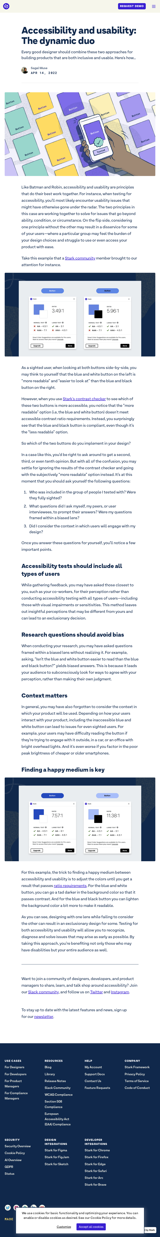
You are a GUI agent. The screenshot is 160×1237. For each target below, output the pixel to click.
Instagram (120, 992)
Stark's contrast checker (84, 398)
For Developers (16, 1074)
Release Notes (55, 1081)
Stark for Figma (56, 1150)
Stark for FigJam (57, 1157)
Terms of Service (137, 1081)
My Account (93, 1067)
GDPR (9, 1167)
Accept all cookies (91, 1226)
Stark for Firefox (96, 1157)
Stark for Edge (95, 1164)
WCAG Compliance (59, 1095)
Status (9, 1174)
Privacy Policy (135, 1074)
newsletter (43, 1016)
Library (50, 1074)
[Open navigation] (153, 6)
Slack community (43, 992)
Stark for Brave (95, 1184)
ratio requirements (70, 885)
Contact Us (93, 1081)
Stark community (80, 258)
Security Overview (18, 1146)
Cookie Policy (101, 1218)
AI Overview (13, 1160)
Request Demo (132, 6)
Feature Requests (97, 1088)
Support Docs (95, 1074)
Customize (64, 1226)
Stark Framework (137, 1067)
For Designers (14, 1067)
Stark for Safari (96, 1171)
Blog (48, 1067)
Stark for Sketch (56, 1164)
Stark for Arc (94, 1178)
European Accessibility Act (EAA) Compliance (58, 1119)
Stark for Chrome (97, 1150)
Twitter (96, 992)
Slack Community (57, 1088)
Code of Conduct (137, 1088)
